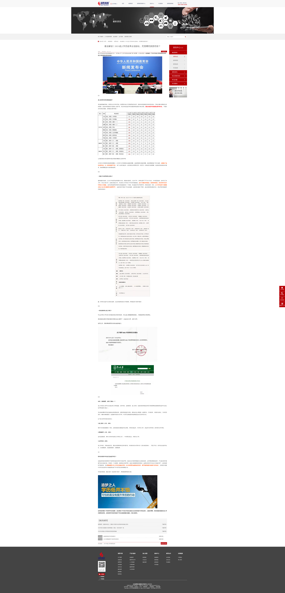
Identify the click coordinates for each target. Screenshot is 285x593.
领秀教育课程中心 (141, 3)
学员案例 (160, 3)
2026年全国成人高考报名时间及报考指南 (107, 531)
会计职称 (121, 36)
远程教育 (132, 557)
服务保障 (120, 569)
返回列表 (164, 51)
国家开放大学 (132, 559)
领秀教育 (130, 3)
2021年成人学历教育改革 (109, 543)
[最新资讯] (142, 33)
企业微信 (102, 574)
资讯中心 (152, 3)
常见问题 (174, 79)
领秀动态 (116, 41)
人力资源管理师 (108, 36)
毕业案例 (168, 562)
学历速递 (156, 564)
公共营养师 (132, 569)
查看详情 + (161, 536)
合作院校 (120, 564)
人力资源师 (132, 562)
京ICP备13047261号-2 (156, 588)
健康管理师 (132, 566)
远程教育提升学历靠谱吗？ (109, 536)
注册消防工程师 (128, 36)
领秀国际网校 (170, 3)
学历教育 (175, 68)
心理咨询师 (132, 564)
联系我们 (120, 574)
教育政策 (175, 64)
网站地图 (158, 586)
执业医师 (115, 36)
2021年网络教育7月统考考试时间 (111, 539)
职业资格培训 (176, 76)
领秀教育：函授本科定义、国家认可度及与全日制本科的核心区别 (113, 524)
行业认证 (145, 559)
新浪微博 (102, 576)
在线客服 (152, 586)
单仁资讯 (180, 559)
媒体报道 (175, 60)
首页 (123, 3)
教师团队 (120, 571)
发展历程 (120, 559)
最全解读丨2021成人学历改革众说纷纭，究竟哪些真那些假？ (134, 41)
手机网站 (102, 578)
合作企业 (120, 566)
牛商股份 (180, 557)
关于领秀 (120, 557)
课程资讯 (174, 72)
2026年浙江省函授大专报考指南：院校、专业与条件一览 (111, 527)
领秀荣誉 (120, 562)
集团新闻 (110, 41)
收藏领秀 (145, 586)
